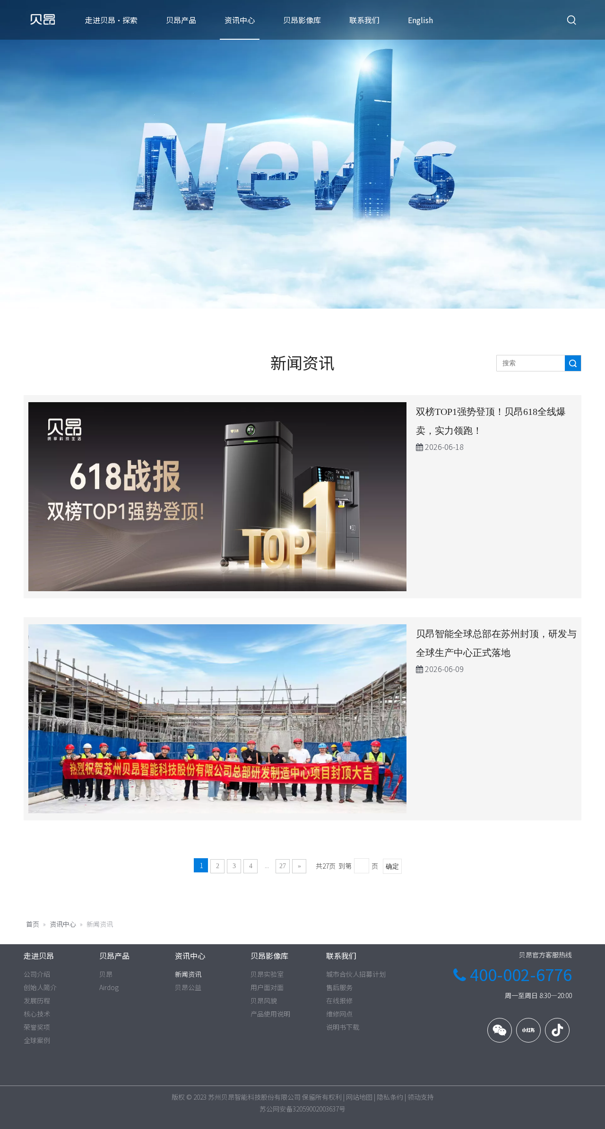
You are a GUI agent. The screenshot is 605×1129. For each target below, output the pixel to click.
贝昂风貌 (264, 1000)
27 (282, 866)
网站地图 (359, 1097)
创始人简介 (40, 987)
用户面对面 (267, 987)
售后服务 (339, 987)
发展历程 (37, 1000)
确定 (392, 866)
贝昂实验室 (267, 974)
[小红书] (528, 1030)
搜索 (573, 363)
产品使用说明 (270, 1013)
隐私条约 (390, 1097)
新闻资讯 (188, 974)
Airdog (109, 987)
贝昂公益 (188, 987)
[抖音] (557, 1030)
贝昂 (105, 974)
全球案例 (37, 1040)
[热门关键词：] (571, 20)
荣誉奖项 (37, 1027)
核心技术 (37, 1013)
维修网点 (339, 1013)
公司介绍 (37, 974)
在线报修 (339, 1000)
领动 (414, 1097)
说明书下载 (342, 1027)
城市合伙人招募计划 (356, 974)
